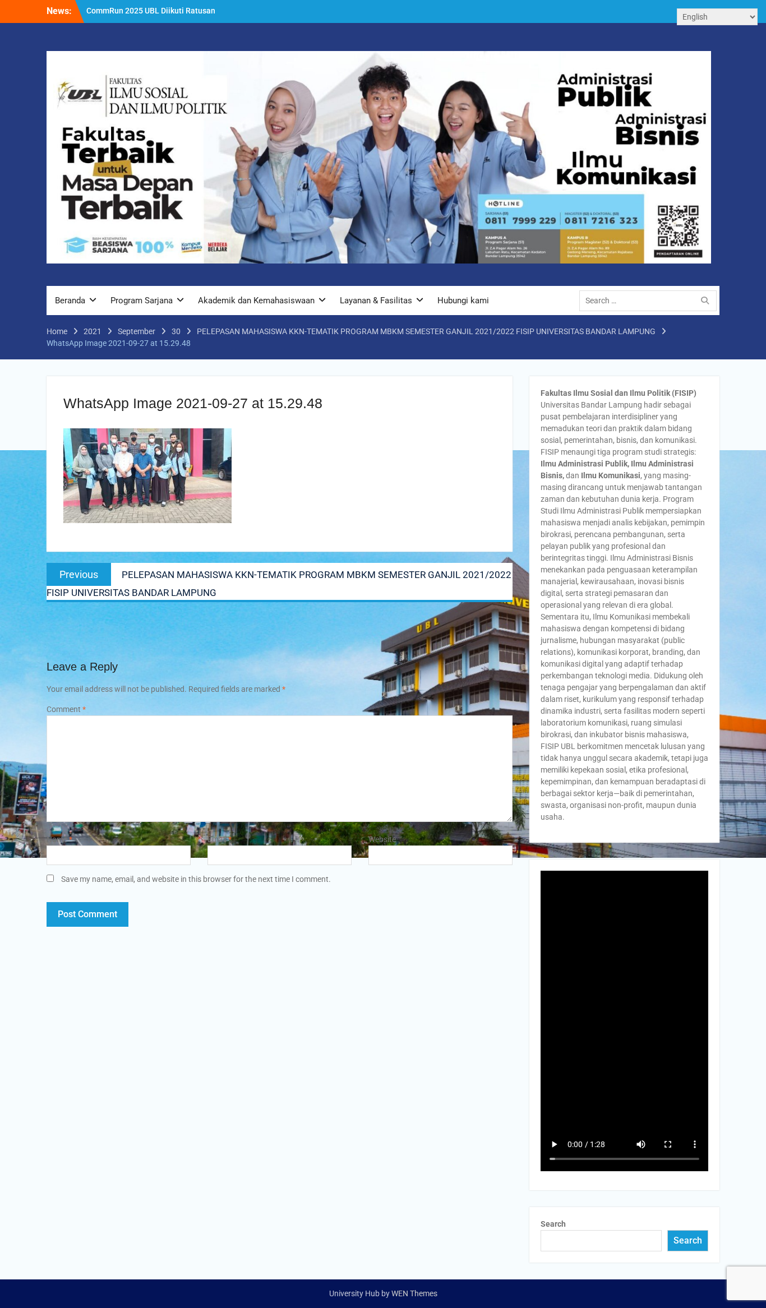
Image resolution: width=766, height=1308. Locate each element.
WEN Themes (414, 1293)
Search (553, 1223)
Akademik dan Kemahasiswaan (256, 300)
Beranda (70, 300)
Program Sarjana (141, 300)
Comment (66, 709)
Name (59, 839)
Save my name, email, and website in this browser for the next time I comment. (196, 879)
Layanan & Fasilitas (376, 300)
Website (382, 839)
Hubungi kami (463, 300)
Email (219, 839)
